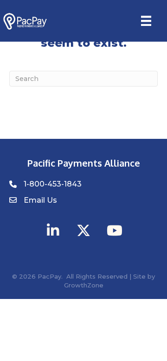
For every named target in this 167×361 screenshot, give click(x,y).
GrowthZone (83, 285)
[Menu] (146, 20)
